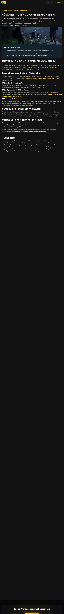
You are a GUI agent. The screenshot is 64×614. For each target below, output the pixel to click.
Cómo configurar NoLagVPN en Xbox (19, 125)
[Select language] (48, 2)
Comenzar (58, 2)
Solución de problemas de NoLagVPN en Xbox (30, 131)
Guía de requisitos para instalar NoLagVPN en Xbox (42, 78)
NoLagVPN (14, 25)
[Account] (51, 2)
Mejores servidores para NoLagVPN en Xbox (17, 105)
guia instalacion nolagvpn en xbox (17, 11)
